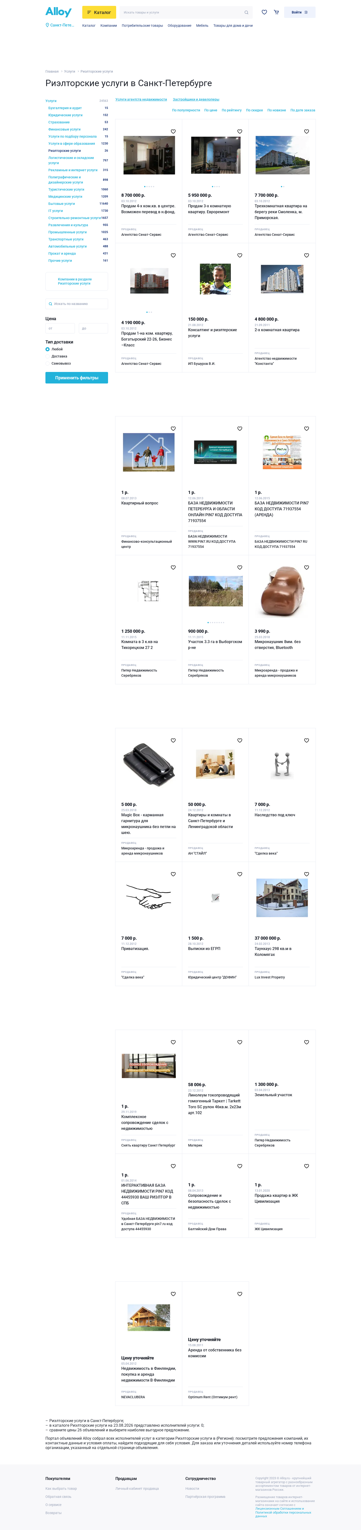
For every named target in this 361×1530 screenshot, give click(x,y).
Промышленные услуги (78, 232)
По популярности (186, 110)
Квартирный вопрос (139, 503)
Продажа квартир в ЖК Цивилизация (276, 1198)
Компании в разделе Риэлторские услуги (75, 281)
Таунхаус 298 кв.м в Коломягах (273, 951)
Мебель (202, 25)
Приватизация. (135, 948)
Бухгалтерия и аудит (78, 108)
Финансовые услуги (78, 129)
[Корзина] (276, 12)
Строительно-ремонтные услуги (78, 218)
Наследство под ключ (275, 815)
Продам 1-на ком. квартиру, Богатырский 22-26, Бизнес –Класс (147, 339)
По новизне (276, 110)
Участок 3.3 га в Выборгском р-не (215, 644)
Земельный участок (273, 1095)
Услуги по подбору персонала (78, 136)
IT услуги (78, 211)
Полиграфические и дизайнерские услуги (78, 179)
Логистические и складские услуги (78, 160)
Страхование (78, 122)
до (84, 328)
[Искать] (246, 12)
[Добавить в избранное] (173, 131)
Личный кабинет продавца (137, 1488)
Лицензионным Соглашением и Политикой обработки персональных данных (283, 1512)
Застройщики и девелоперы (196, 99)
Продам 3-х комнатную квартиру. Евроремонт (209, 209)
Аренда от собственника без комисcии (214, 1353)
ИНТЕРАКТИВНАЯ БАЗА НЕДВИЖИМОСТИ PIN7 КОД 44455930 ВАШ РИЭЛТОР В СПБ (147, 1194)
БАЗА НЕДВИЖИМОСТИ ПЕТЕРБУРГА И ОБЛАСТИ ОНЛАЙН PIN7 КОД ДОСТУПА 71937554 (215, 512)
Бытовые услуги (78, 204)
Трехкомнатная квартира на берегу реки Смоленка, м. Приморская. (281, 212)
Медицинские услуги (78, 196)
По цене (210, 110)
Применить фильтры (76, 377)
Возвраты (53, 1513)
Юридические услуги (78, 115)
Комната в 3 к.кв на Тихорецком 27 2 (139, 644)
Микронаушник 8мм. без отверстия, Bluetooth (278, 644)
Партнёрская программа (205, 1497)
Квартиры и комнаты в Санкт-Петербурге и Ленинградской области (210, 821)
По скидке (254, 110)
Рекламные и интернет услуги (78, 170)
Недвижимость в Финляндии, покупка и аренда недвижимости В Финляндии (148, 1374)
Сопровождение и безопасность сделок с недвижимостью (209, 1201)
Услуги (69, 71)
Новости (192, 1488)
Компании (108, 25)
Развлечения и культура (78, 225)
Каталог (89, 25)
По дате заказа (303, 110)
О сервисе (53, 1505)
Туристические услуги (78, 189)
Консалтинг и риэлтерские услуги (212, 333)
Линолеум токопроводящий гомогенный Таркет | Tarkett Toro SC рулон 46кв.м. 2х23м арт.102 (214, 1104)
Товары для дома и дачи (233, 25)
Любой (57, 349)
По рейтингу (232, 110)
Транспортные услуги (78, 239)
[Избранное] (264, 12)
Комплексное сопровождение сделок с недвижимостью (144, 1122)
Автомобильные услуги (78, 246)
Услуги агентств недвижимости (141, 99)
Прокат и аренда (78, 253)
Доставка (59, 356)
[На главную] (62, 12)
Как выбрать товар (61, 1488)
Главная (52, 71)
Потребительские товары (142, 25)
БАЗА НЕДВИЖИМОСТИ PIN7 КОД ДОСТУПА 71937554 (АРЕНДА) (282, 509)
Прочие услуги (78, 261)
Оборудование (179, 25)
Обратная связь (58, 1497)
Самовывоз (61, 363)
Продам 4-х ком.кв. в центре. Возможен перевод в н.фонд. (148, 209)
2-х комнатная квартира (277, 330)
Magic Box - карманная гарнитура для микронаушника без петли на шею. (148, 824)
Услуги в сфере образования (78, 143)
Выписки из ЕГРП (204, 948)
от (50, 328)
